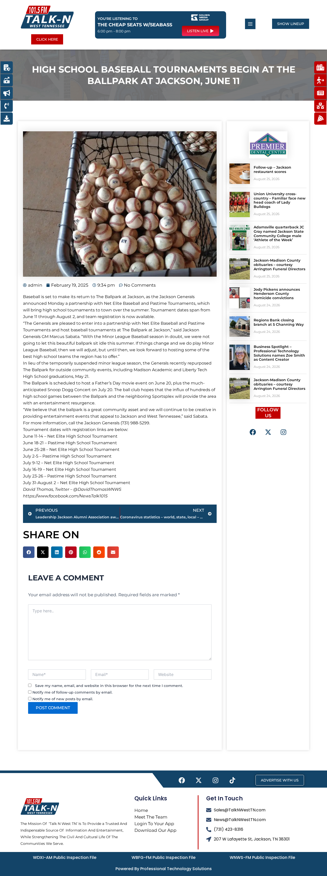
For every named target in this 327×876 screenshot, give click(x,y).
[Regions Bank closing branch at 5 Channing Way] (239, 326)
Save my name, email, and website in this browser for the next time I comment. (109, 685)
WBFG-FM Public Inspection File (163, 857)
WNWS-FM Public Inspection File (262, 857)
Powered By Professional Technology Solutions (163, 869)
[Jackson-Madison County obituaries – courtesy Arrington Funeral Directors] (239, 268)
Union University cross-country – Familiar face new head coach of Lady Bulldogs (280, 200)
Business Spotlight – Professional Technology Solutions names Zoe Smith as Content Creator (279, 353)
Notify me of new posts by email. (62, 699)
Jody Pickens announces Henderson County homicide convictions (277, 293)
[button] (28, 552)
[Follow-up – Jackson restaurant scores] (239, 173)
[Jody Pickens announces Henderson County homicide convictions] (239, 297)
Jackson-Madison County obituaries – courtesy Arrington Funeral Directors (279, 264)
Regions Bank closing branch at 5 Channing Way (279, 322)
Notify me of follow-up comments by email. (72, 692)
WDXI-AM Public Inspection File (64, 857)
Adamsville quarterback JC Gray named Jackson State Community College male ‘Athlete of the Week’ (279, 233)
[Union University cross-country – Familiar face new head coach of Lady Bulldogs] (239, 204)
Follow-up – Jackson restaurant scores (272, 169)
